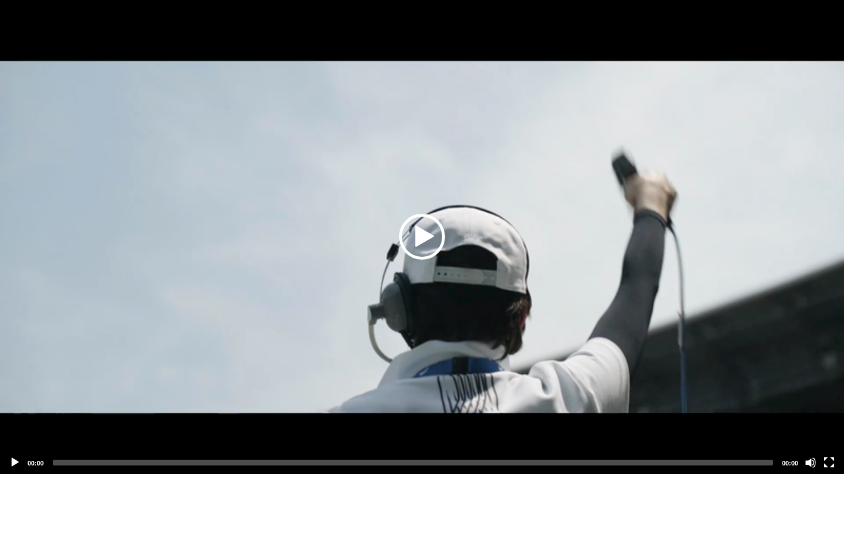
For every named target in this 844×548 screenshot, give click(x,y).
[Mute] (810, 462)
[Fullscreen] (829, 462)
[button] (422, 237)
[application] (422, 237)
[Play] (15, 462)
